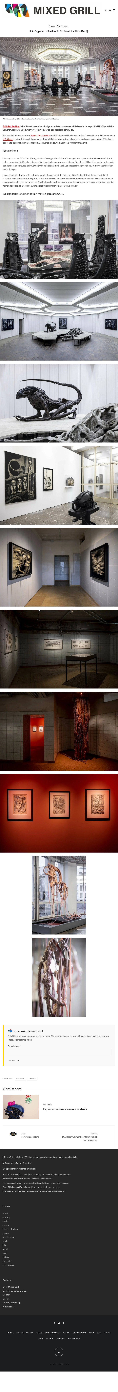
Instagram (18, 1163)
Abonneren (14, 1060)
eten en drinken (10, 1229)
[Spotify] (63, 1323)
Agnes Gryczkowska (40, 135)
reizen (6, 1225)
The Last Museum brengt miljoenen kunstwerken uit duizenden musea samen (37, 1174)
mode (5, 1241)
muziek (6, 1217)
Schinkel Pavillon (11, 126)
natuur (6, 1257)
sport (5, 1249)
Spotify (28, 1163)
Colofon (6, 1295)
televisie (7, 1261)
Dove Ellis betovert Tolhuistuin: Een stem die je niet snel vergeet (31, 1187)
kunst (53, 26)
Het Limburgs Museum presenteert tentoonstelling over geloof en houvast (35, 1183)
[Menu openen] (114, 10)
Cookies (7, 1299)
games (6, 1233)
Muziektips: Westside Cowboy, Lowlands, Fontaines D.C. (28, 1178)
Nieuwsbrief (8, 1307)
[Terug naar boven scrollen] (59, 1352)
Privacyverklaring (11, 1303)
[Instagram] (55, 1323)
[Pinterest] (59, 1323)
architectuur (9, 1237)
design (6, 1221)
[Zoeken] (110, 10)
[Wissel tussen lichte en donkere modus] (105, 10)
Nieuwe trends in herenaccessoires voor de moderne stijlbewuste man (34, 1191)
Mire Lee (33, 1078)
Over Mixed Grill (11, 1287)
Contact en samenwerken (15, 1291)
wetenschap (8, 1265)
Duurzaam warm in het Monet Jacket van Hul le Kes (79, 1137)
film (44, 1104)
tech (5, 1253)
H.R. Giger (8, 139)
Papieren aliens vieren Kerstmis (65, 1109)
